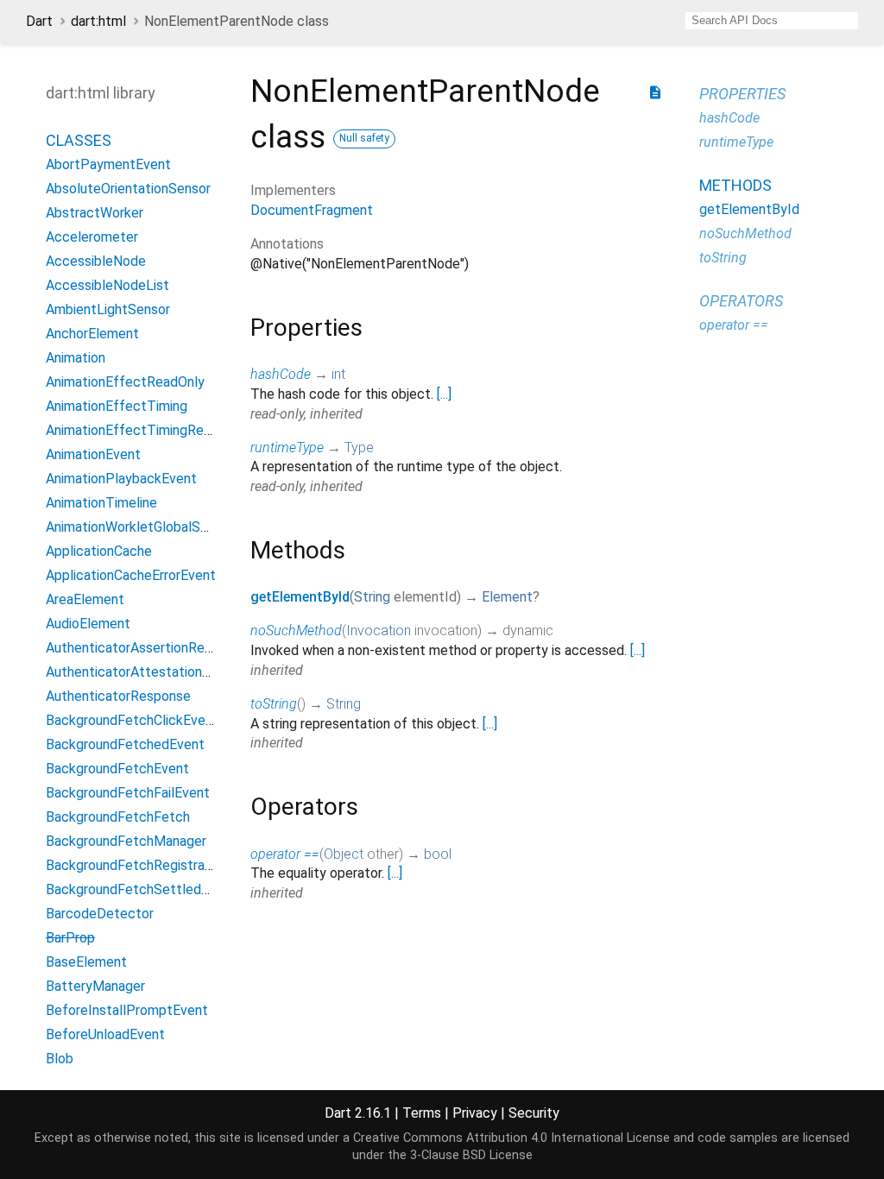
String (372, 597)
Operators (741, 301)
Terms (421, 1113)
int (338, 374)
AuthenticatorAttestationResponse (154, 672)
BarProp (70, 938)
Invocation (378, 630)
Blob (59, 1058)
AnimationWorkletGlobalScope (138, 527)
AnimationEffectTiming (116, 406)
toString (273, 704)
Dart (39, 21)
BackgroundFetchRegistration (137, 865)
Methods (735, 185)
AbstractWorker (94, 213)
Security (533, 1113)
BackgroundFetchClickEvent (132, 720)
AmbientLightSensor (108, 309)
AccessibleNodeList (107, 285)
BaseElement (86, 962)
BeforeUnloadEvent (105, 1034)
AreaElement (85, 599)
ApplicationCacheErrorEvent (131, 575)
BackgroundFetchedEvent (125, 744)
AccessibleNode (96, 261)
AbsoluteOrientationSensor (128, 188)
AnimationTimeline (101, 503)
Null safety (364, 138)
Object (343, 854)
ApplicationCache (99, 551)
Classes (78, 140)
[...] (444, 394)
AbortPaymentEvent (108, 164)
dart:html (98, 21)
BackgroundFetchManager (126, 841)
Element (507, 597)
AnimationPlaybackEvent (121, 478)
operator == (284, 854)
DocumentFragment (311, 210)
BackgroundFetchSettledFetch (141, 889)
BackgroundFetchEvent (117, 768)
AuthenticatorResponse (118, 696)
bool (437, 854)
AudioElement (88, 623)
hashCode (280, 374)
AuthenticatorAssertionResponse (147, 648)
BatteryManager (95, 986)
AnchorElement (92, 333)
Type (359, 447)
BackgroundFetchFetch (118, 817)
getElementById (300, 597)
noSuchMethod (296, 630)
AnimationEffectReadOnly (125, 382)
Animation (75, 358)
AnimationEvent (93, 454)
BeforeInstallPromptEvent (127, 1010)
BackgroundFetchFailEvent (128, 793)
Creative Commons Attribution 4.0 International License (511, 1138)
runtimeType (287, 447)
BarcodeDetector (100, 913)
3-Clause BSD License (471, 1155)
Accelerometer (92, 237)
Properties (742, 94)
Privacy (474, 1113)
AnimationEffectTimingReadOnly (145, 430)
